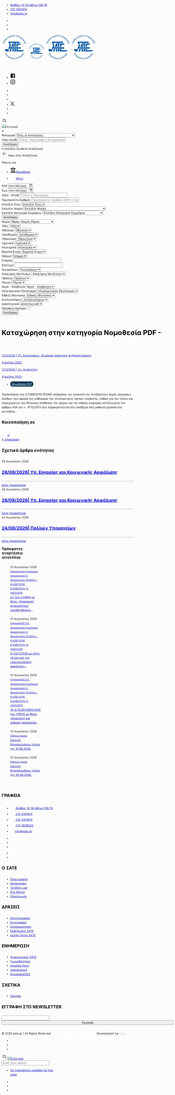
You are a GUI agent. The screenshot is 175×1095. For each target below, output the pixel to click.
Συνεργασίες (18, 922)
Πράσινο (7, 278)
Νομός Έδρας (10, 221)
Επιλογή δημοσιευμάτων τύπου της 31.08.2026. (25, 744)
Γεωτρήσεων (10, 269)
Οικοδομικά (9, 234)
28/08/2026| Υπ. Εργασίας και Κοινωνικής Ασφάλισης (60, 472)
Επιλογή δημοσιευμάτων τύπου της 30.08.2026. (25, 770)
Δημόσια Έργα (19, 965)
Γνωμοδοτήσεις (20, 961)
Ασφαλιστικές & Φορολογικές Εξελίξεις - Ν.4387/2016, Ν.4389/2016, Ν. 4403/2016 (24, 584)
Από (4, 185)
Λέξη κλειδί (9, 139)
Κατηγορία (8, 135)
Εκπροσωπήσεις (20, 926)
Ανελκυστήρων (12, 299)
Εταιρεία (7, 260)
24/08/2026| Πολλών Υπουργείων (39, 528)
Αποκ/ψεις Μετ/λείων (16, 274)
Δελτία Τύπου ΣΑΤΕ (23, 935)
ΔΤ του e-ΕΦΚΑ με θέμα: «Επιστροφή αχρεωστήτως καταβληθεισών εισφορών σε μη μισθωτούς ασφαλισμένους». (22, 603)
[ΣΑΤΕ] (49, 59)
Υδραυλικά (9, 238)
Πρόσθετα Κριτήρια (14, 308)
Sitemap (15, 996)
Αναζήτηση (10, 144)
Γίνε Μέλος (17, 892)
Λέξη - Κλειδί (10, 195)
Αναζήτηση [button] (30, 155)
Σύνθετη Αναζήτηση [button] (29, 148)
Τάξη (5, 226)
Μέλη (19, 178)
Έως (4, 190)
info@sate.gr (18, 13)
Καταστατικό (18, 883)
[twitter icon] (12, 104)
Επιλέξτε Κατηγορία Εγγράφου (22, 213)
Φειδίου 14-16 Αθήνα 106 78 (28, 5)
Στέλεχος (8, 265)
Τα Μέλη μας (19, 887)
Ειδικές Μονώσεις (13, 295)
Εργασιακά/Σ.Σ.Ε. (20, 623)
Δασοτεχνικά (10, 304)
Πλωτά (6, 282)
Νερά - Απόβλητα (13, 286)
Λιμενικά (7, 243)
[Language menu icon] (10, 126)
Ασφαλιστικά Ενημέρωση (24, 571)
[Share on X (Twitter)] (5, 435)
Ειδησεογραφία (18, 735)
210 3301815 (23, 819)
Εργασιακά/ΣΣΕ (20, 974)
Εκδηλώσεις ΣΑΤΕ (22, 931)
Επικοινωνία (18, 896)
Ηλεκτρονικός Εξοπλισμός (19, 291)
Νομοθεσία (23, 172)
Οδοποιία (7, 230)
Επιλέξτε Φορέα (12, 208)
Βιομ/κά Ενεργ (11, 251)
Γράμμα (6, 256)
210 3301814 (18, 9)
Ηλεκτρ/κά (9, 247)
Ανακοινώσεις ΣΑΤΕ (23, 957)
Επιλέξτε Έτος (11, 204)
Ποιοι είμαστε (19, 879)
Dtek (122, 1033)
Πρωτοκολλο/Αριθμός (16, 200)
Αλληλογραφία (20, 918)
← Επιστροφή (10, 439)
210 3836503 (24, 825)
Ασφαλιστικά (18, 970)
